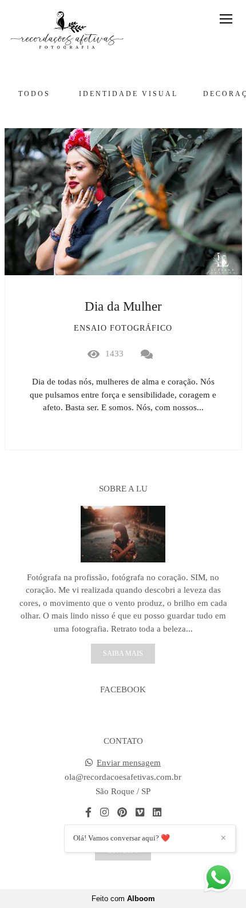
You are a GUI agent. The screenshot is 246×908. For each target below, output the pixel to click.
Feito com (123, 898)
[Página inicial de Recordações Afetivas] (67, 31)
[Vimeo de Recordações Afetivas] (140, 812)
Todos (34, 94)
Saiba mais (123, 653)
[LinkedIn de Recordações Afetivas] (157, 812)
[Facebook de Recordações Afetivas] (88, 812)
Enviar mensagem (129, 763)
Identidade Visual (128, 94)
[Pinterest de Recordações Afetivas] (122, 812)
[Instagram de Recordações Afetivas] (104, 812)
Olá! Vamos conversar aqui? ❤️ (121, 838)
